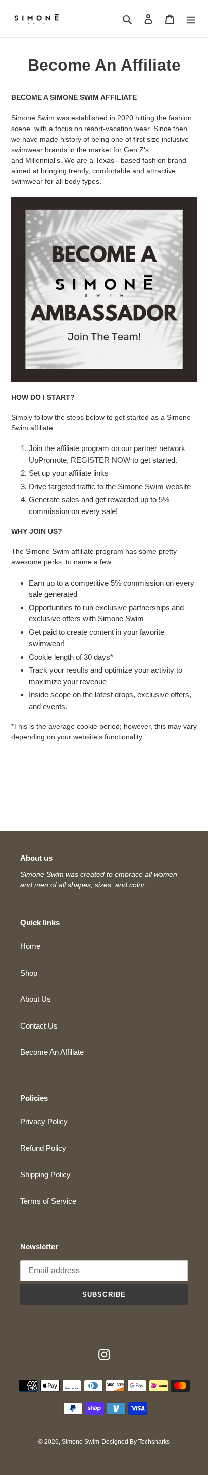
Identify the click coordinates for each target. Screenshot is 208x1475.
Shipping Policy (45, 1174)
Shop (28, 973)
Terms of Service (48, 1201)
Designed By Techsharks (135, 1441)
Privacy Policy (44, 1121)
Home (30, 946)
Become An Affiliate (52, 1052)
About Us (35, 999)
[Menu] (190, 19)
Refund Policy (43, 1148)
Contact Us (39, 1025)
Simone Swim (80, 1441)
